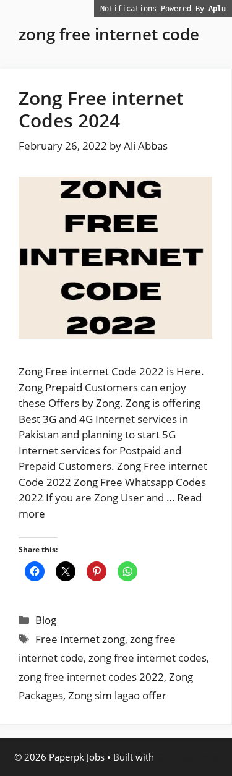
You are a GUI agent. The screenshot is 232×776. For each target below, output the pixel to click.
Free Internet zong (80, 639)
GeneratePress (187, 757)
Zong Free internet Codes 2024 (101, 109)
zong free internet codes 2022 (91, 677)
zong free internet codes (147, 657)
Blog (45, 620)
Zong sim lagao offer (117, 695)
